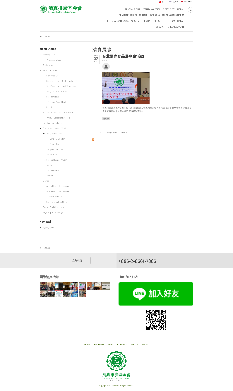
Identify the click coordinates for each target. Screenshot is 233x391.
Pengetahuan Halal (55, 149)
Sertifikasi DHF (53, 75)
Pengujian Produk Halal (56, 91)
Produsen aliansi (53, 60)
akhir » (124, 132)
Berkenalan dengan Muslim (167, 15)
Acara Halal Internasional (57, 186)
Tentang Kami (151, 9)
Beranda (41, 36)
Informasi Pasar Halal (56, 102)
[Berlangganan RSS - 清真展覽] (142, 139)
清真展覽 (106, 119)
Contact (122, 344)
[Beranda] (43, 9)
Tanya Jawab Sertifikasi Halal (59, 112)
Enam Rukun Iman (58, 144)
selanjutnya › (111, 132)
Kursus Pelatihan (54, 196)
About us (99, 344)
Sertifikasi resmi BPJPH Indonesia (62, 81)
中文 (163, 2)
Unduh (49, 107)
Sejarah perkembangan (170, 26)
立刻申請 (77, 260)
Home (87, 344)
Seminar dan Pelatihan (133, 15)
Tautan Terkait (52, 154)
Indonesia (187, 2)
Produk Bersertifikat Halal (58, 117)
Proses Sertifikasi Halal (169, 21)
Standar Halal (52, 96)
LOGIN (145, 344)
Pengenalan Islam (54, 133)
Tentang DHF (132, 9)
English (174, 2)
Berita (146, 21)
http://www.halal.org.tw (116, 381)
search (134, 344)
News (110, 344)
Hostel (49, 175)
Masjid (49, 165)
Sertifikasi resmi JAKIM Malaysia (61, 86)
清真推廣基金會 (65, 8)
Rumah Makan (52, 170)
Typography (48, 227)
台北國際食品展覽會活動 (123, 56)
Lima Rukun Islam (58, 138)
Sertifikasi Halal (173, 9)
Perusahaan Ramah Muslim (123, 21)
